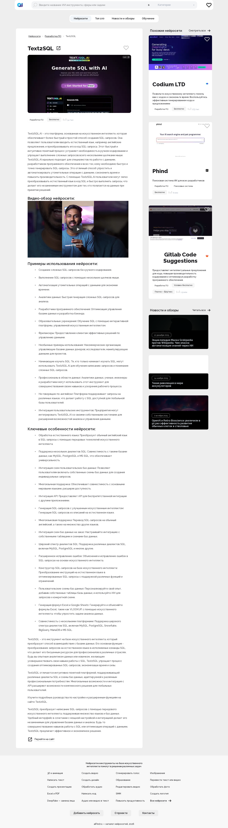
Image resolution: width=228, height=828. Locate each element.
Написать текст (55, 780)
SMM (118, 793)
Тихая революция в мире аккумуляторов (167, 384)
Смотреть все (197, 30)
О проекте (121, 813)
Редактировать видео (128, 787)
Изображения (157, 773)
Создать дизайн (90, 780)
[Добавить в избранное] (126, 48)
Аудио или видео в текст (95, 801)
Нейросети (35, 36)
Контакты (148, 813)
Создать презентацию (59, 787)
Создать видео (90, 773)
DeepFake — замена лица (61, 801)
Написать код (89, 793)
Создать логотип (159, 793)
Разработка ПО (53, 36)
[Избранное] (209, 5)
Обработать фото (160, 787)
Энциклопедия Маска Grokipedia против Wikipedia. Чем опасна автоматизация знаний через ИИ (172, 343)
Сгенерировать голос (127, 773)
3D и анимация (55, 773)
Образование (123, 780)
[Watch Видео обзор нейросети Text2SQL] (78, 229)
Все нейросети (158, 801)
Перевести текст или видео (165, 780)
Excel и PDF (53, 793)
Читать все (199, 310)
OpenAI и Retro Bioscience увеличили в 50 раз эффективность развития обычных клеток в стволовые (176, 423)
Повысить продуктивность (130, 801)
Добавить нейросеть (87, 813)
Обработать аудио (92, 787)
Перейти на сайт (44, 739)
